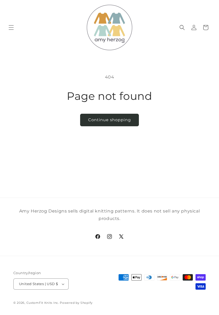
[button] (11, 27)
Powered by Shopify (76, 303)
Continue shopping (109, 119)
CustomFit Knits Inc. (42, 303)
